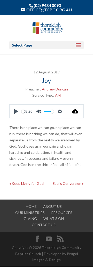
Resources (61, 212)
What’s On (53, 218)
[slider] (23, 111)
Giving (30, 218)
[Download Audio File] (75, 111)
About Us (52, 206)
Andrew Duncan (55, 89)
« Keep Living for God (26, 183)
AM (58, 95)
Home (31, 206)
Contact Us (44, 225)
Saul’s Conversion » (68, 183)
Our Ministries (30, 212)
